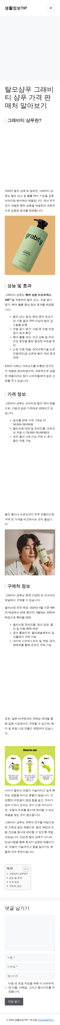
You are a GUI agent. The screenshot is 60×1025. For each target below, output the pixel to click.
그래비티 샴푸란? (18, 873)
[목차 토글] (24, 869)
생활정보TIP (16, 8)
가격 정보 (14, 882)
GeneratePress (46, 1020)
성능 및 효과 (15, 877)
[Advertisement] (30, 49)
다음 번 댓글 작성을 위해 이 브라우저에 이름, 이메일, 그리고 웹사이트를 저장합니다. (31, 987)
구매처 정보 (15, 886)
